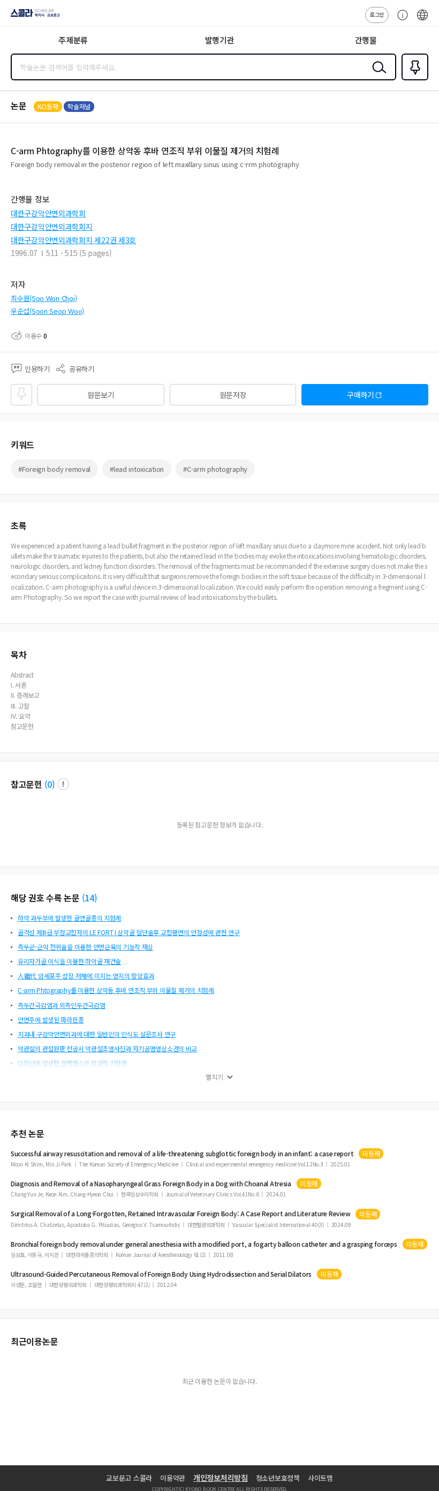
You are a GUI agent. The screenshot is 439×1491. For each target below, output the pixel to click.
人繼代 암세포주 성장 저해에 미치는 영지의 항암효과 (86, 975)
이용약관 (172, 1478)
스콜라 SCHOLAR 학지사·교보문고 (33, 16)
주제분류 (73, 40)
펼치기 (214, 1077)
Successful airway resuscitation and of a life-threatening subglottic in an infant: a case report (182, 1153)
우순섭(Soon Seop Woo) (47, 311)
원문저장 (233, 394)
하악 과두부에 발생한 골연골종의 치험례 (69, 917)
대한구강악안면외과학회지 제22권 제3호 (73, 240)
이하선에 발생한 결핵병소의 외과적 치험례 (72, 1062)
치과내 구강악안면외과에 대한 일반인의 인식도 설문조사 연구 (97, 1033)
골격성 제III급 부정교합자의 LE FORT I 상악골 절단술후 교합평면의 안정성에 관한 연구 (128, 932)
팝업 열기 (63, 784)
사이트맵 (320, 1478)
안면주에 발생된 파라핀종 (51, 1019)
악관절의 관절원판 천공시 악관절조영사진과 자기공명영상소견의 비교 (107, 1048)
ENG (422, 20)
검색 (377, 75)
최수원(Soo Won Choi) (44, 298)
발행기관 (219, 40)
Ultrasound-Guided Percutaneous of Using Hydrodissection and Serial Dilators (161, 1274)
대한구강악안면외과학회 (48, 213)
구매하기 (360, 394)
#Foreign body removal (54, 469)
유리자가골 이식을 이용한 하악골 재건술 (69, 961)
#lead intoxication (137, 469)
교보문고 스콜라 (129, 1478)
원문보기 (101, 394)
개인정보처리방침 (220, 1477)
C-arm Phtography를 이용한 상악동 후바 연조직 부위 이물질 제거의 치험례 (116, 990)
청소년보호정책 (278, 1478)
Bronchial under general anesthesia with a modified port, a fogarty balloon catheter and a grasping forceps (204, 1244)
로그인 (377, 14)
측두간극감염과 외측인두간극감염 (61, 1005)
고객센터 (400, 20)
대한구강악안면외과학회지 (52, 226)
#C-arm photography (215, 469)
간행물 (366, 40)
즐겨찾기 (413, 79)
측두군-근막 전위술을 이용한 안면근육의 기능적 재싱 (85, 946)
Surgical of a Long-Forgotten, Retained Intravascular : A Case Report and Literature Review (180, 1213)
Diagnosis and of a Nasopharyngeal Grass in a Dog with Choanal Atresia (151, 1183)
